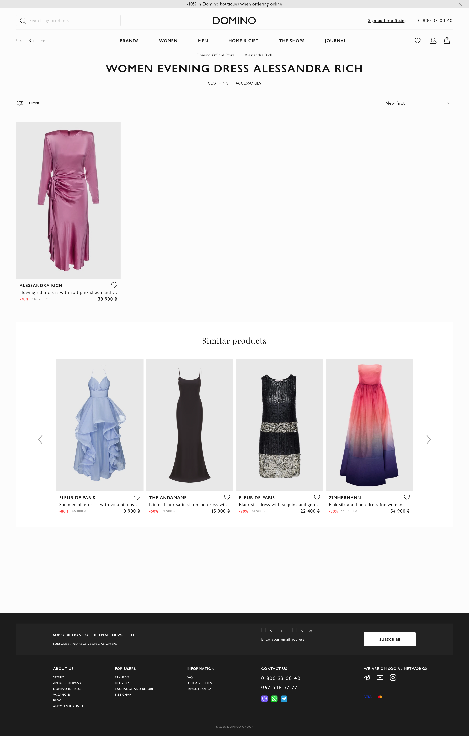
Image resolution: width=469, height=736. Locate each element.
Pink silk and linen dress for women (365, 504)
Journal (335, 40)
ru (31, 40)
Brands (129, 40)
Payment (122, 677)
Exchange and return (135, 688)
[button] (114, 285)
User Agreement (200, 683)
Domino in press (67, 688)
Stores (59, 677)
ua (19, 40)
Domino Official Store (216, 55)
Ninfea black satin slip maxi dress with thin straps (189, 504)
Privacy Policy (199, 688)
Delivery (122, 683)
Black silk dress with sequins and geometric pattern (279, 504)
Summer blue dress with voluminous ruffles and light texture (99, 504)
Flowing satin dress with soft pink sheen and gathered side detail (68, 292)
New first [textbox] (395, 103)
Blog (57, 700)
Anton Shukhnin (68, 706)
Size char (123, 694)
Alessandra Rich (258, 55)
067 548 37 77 (279, 687)
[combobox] (419, 103)
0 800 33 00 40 (435, 20)
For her (306, 630)
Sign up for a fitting (387, 20)
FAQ (190, 677)
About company (67, 683)
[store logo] (234, 20)
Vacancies (62, 694)
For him (275, 630)
